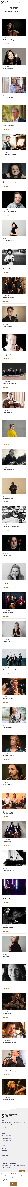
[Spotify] (6, 1127)
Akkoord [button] (13, 1184)
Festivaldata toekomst (7, 1143)
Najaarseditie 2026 (6, 1136)
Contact (4, 1153)
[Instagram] (4, 1127)
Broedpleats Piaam (6, 1140)
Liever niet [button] (5, 1184)
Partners (4, 1158)
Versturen (22, 1171)
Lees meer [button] (16, 1180)
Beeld (3, 1145)
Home (3, 1133)
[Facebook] (2, 1127)
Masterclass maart (6, 1138)
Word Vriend (5, 1155)
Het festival (4, 1150)
